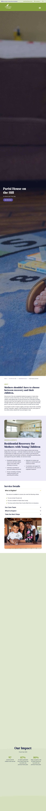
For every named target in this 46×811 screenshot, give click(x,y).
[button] (43, 1)
